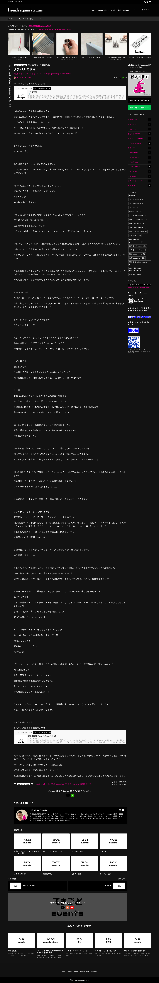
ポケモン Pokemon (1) (138, 232)
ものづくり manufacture (139, 181)
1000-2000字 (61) (136, 199)
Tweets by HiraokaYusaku (139, 287)
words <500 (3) (135, 211)
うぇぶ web (139, 129)
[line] (10, 101)
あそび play (139, 119)
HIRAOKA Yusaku (24, 77)
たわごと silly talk (22, 74)
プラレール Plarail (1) (137, 227)
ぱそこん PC (139, 171)
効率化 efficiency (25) (138, 246)
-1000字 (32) (134, 195)
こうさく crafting (139, 143)
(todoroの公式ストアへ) (40, 26)
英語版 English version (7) (138, 263)
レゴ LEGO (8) (135, 236)
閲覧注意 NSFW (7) (136, 274)
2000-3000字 (66, 74)
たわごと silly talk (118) (138, 219)
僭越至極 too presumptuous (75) (136, 241)
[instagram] (147, 2)
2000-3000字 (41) (136, 203)
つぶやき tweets (139, 157)
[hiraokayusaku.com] (25, 10)
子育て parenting (52, 74)
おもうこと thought (139, 138)
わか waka (139, 185)
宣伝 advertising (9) (137, 254)
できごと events (20, 65)
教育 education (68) (137, 258)
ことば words (139, 152)
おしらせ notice (139, 134)
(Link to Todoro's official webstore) (53, 29)
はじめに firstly (139, 167)
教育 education (37, 74)
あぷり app (139, 124)
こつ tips (139, 148)
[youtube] (150, 2)
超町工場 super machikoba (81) (135, 269)
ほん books (139, 176)
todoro (145, 10)
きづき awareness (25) (138, 215)
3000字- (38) (134, 207)
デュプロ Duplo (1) (136, 224)
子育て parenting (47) (137, 250)
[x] (145, 2)
